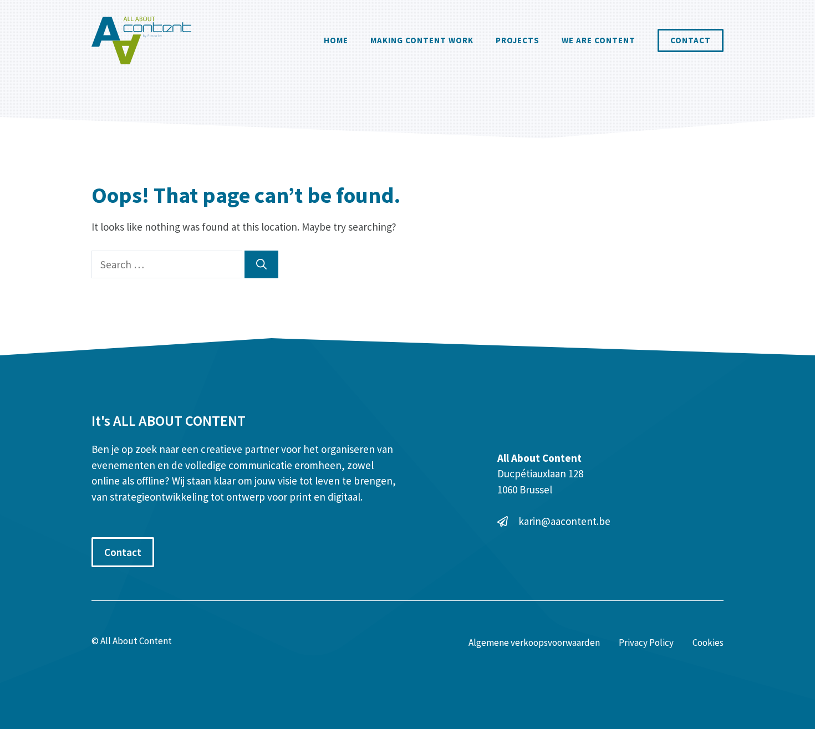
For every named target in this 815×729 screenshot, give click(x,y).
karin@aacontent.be (564, 521)
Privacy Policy (646, 642)
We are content (598, 40)
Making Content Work (421, 40)
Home (336, 40)
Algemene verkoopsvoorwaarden (534, 642)
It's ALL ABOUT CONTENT (168, 420)
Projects (517, 40)
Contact (690, 40)
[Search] (261, 265)
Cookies (708, 642)
